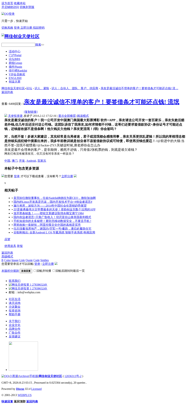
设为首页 (7, 3)
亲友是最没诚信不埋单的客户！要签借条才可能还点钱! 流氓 (101, 102)
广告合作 (14, 332)
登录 (17, 27)
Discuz (20, 388)
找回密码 (39, 27)
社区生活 (14, 299)
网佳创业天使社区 (13, 88)
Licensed (36, 388)
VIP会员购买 (17, 74)
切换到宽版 (27, 7)
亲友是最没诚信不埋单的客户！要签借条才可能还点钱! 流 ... (139, 88)
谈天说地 (14, 302)
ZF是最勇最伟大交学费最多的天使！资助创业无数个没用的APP (55, 209)
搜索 (38, 44)
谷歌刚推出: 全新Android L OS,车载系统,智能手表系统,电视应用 (54, 232)
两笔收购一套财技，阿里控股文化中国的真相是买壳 (47, 224)
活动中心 (14, 51)
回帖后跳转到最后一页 (70, 270)
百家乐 (41, 160)
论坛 (14, 59)
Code (36, 260)
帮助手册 (14, 314)
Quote (29, 260)
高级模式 (7, 256)
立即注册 (26, 27)
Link (22, 260)
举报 (20, 245)
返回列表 (7, 92)
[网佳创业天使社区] (20, 36)
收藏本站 (20, 3)
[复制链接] (30, 111)
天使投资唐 (15, 115)
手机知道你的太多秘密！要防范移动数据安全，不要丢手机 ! (52, 220)
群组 (15, 62)
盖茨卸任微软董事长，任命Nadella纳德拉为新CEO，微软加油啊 (55, 197)
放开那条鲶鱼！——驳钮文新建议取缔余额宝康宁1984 (49, 213)
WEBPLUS (25, 395)
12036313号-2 (72, 376)
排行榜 (18, 70)
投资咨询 (14, 310)
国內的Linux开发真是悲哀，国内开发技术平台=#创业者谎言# (53, 201)
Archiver (24, 376)
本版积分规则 (10, 270)
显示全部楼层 (67, 115)
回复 (7, 239)
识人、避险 (42, 88)
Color (7, 260)
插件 (15, 66)
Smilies (44, 260)
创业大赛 (14, 81)
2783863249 (39, 284)
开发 (22, 160)
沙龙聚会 (14, 306)
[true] (42, 44)
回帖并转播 (44, 270)
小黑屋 (13, 376)
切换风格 (7, 27)
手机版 (33, 376)
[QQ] (5, 376)
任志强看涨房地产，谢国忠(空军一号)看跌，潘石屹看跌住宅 (52, 228)
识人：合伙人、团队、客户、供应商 (74, 88)
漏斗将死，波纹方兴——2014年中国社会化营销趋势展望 (50, 205)
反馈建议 (14, 336)
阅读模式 (83, 115)
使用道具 (10, 245)
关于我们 (14, 321)
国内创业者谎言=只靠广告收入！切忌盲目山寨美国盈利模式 (52, 217)
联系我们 (14, 280)
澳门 (15, 160)
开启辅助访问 (10, 7)
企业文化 (14, 325)
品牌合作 (14, 328)
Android (31, 160)
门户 (15, 55)
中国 (7, 160)
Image (15, 260)
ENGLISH (15, 78)
